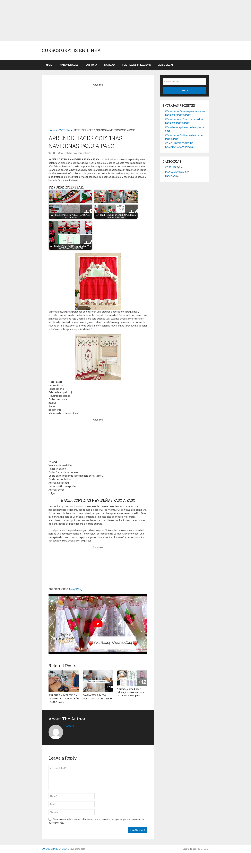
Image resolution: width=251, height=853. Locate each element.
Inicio (48, 64)
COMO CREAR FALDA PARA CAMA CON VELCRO (98, 697)
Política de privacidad (136, 64)
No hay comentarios (80, 153)
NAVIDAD (109, 64)
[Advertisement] (87, 20)
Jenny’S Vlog (75, 589)
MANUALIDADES (69, 64)
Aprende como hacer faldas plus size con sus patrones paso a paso (130, 692)
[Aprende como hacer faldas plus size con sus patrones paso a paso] (132, 678)
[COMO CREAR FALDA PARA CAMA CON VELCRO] (98, 681)
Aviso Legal (166, 64)
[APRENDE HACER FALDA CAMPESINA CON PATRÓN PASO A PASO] (64, 681)
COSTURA (91, 64)
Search (184, 90)
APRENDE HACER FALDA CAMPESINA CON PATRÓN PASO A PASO (64, 698)
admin (70, 725)
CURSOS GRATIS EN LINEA (71, 50)
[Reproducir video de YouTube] (98, 624)
